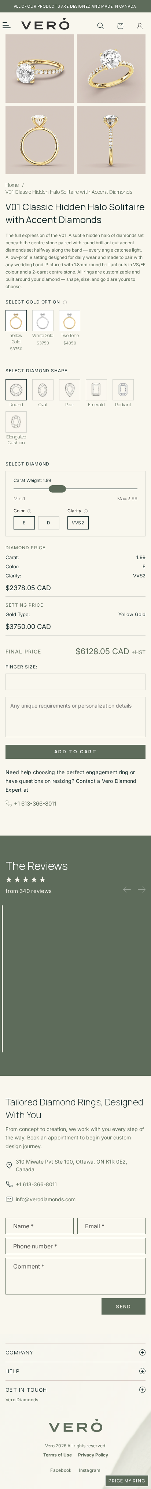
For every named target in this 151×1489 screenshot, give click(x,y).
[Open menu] (11, 25)
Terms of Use (57, 1455)
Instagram (89, 1470)
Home (12, 184)
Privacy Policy (93, 1455)
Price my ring (126, 1481)
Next (142, 889)
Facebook (60, 1470)
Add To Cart (75, 751)
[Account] (139, 26)
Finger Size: (21, 667)
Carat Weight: (32, 480)
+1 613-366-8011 (35, 803)
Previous (127, 889)
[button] (101, 26)
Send (123, 1306)
